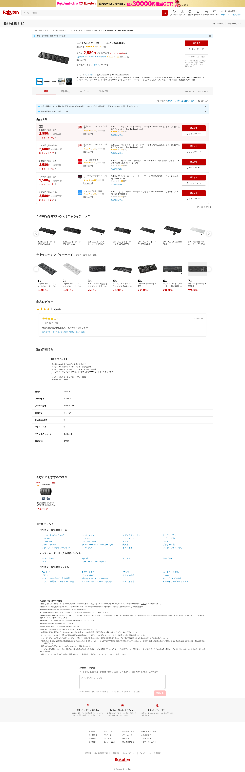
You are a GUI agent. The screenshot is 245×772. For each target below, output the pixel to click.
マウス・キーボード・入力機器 (79, 31)
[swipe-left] (36, 233)
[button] (182, 13)
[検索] (165, 13)
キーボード (98, 31)
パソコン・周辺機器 (56, 31)
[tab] (46, 91)
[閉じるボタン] (210, 36)
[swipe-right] (209, 233)
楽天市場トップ (40, 31)
